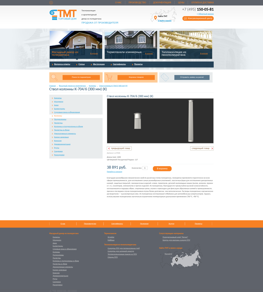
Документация (162, 2)
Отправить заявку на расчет (192, 77)
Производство (137, 2)
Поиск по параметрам (81, 77)
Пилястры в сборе (61, 130)
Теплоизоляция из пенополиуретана (174, 53)
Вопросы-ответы (62, 64)
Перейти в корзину (114, 172)
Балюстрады (59, 109)
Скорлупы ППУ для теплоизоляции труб (124, 248)
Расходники (59, 155)
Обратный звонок (206, 14)
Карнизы (58, 98)
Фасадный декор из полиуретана (65, 53)
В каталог (94, 54)
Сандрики (58, 151)
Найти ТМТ (164, 18)
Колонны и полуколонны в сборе (68, 127)
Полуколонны (60, 119)
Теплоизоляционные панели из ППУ (122, 254)
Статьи (81, 64)
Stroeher (111, 237)
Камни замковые (61, 137)
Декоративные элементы (65, 134)
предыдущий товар (120, 148)
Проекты (138, 64)
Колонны (92, 86)
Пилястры (58, 123)
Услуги (171, 224)
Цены (181, 2)
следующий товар (200, 148)
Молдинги (58, 102)
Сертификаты (119, 64)
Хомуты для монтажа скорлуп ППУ (176, 240)
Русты (56, 148)
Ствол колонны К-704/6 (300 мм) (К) (113, 86)
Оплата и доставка (202, 2)
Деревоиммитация (62, 144)
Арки (56, 105)
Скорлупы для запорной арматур (121, 251)
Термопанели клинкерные (124, 52)
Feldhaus (111, 240)
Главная (52, 86)
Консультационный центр (200, 18)
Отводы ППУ (113, 257)
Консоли (58, 141)
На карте (168, 254)
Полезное (144, 224)
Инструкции (99, 64)
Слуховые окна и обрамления (67, 112)
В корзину (162, 168)
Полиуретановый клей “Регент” (175, 237)
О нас (118, 2)
